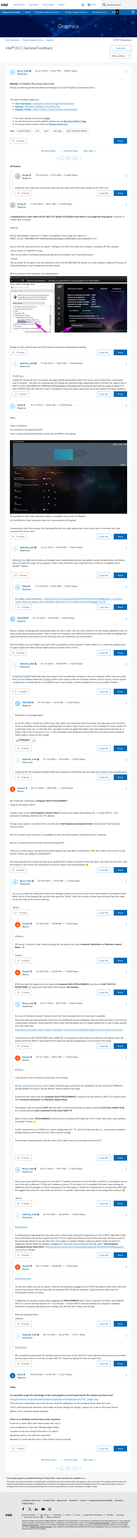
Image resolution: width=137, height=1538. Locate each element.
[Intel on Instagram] (49, 1509)
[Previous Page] (57, 158)
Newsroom (62, 1500)
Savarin (18, 893)
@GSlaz (22, 560)
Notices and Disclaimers (30, 1524)
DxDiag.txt (48, 679)
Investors (73, 1500)
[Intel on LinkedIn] (36, 1509)
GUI (37, 130)
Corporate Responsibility (101, 1500)
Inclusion (119, 1500)
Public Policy (28, 1503)
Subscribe (121, 48)
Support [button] (33, 4)
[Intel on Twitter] (30, 1509)
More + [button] (62, 4)
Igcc (46, 130)
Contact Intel (49, 1500)
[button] (126, 71)
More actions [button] (118, 55)
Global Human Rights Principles (41, 1526)
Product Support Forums (32, 39)
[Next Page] (80, 158)
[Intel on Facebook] (23, 1509)
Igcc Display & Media (77, 130)
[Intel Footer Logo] (9, 1514)
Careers (83, 1500)
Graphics (49, 39)
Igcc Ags (58, 130)
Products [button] (19, 4)
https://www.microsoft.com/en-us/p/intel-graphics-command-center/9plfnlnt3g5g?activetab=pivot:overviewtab (69, 1029)
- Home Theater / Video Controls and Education (46, 109)
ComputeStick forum (32, 1085)
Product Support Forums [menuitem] (75, 12)
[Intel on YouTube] (43, 1509)
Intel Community (13, 39)
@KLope (19, 375)
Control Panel (23, 130)
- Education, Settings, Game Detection (37, 106)
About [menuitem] (27, 12)
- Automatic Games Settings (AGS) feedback (44, 103)
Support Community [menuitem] (11, 12)
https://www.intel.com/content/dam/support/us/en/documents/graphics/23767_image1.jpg (54, 1399)
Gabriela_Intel (24, 1278)
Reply (120, 140)
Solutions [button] (48, 4)
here (83, 1478)
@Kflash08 (20, 676)
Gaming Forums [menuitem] (99, 12)
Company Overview (31, 1500)
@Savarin (22, 1227)
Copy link (103, 193)
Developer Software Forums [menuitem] (47, 12)
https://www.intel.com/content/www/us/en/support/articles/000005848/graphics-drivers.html (69, 1248)
